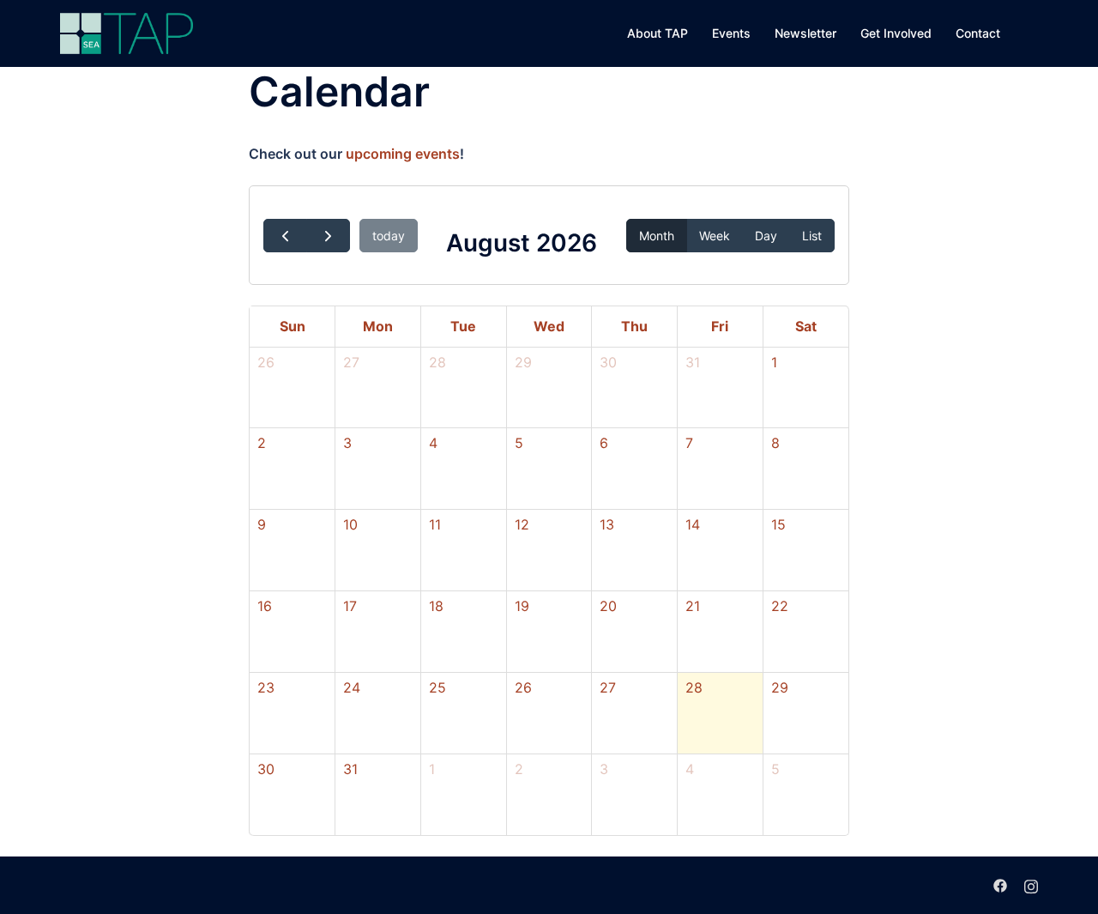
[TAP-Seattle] (126, 31)
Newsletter (805, 33)
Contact (978, 33)
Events (731, 33)
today (388, 235)
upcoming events (403, 153)
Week (714, 235)
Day (766, 235)
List (812, 235)
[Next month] (328, 235)
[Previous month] (285, 235)
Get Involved (896, 33)
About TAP (657, 33)
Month (656, 235)
